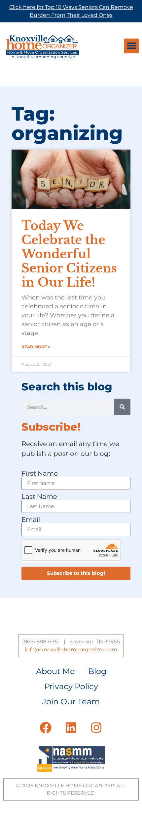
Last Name (39, 496)
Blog (97, 671)
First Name (39, 473)
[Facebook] (45, 728)
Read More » (35, 346)
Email (30, 519)
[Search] (122, 407)
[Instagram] (96, 728)
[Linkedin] (71, 728)
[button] (131, 46)
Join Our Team (71, 701)
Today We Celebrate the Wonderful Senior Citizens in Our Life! (69, 254)
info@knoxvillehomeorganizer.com (71, 649)
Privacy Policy (71, 686)
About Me (55, 671)
